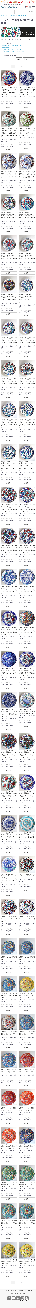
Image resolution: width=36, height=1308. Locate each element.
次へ (22, 66)
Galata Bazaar (17, 1300)
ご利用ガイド (22, 1290)
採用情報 (23, 1293)
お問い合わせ (14, 1293)
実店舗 (30, 1290)
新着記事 (13, 1290)
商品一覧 (6, 1290)
